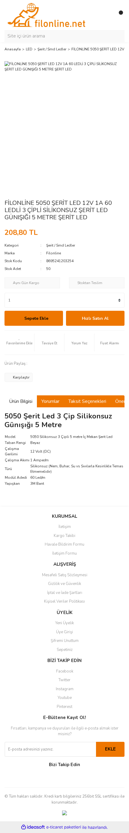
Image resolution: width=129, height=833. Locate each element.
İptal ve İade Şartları (64, 592)
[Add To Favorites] (19, 343)
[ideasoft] (33, 827)
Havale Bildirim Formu (64, 544)
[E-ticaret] (63, 827)
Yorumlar (50, 401)
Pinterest (64, 706)
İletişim (64, 526)
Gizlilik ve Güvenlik (64, 583)
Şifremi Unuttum (65, 640)
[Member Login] (106, 14)
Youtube (65, 697)
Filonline (53, 253)
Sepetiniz (65, 649)
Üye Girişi (64, 632)
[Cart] (118, 15)
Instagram (65, 689)
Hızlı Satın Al (95, 318)
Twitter (64, 680)
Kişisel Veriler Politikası (64, 601)
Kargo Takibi (64, 535)
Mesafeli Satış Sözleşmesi (64, 575)
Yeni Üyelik (64, 623)
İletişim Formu (64, 553)
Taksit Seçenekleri (87, 401)
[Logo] (46, 14)
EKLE (110, 749)
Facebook (64, 671)
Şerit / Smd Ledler (60, 245)
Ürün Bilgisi (20, 401)
